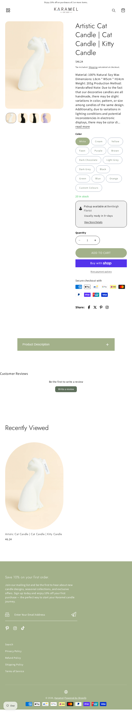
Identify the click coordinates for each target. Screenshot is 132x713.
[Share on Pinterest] (101, 307)
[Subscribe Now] (73, 615)
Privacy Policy (13, 651)
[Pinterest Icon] (7, 629)
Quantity (80, 232)
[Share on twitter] (95, 307)
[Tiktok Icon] (23, 629)
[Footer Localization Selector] (66, 692)
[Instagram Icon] (15, 629)
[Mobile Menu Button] (8, 10)
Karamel (59, 697)
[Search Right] (114, 10)
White (82, 141)
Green (82, 178)
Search (9, 644)
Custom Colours (88, 187)
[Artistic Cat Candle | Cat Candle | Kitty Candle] (34, 65)
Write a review (66, 389)
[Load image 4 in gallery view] (46, 118)
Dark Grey (85, 169)
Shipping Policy (14, 664)
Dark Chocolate (88, 159)
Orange (114, 178)
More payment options (101, 271)
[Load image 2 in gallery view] (23, 118)
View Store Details (93, 222)
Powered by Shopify (75, 697)
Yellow (115, 141)
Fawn (82, 150)
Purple (98, 150)
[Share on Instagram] (107, 307)
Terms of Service (14, 671)
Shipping (93, 67)
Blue (98, 178)
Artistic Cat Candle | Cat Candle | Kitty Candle (33, 534)
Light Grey (113, 159)
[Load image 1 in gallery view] (11, 118)
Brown (115, 150)
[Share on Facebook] (89, 307)
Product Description (36, 344)
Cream (99, 141)
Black (103, 169)
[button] (123, 10)
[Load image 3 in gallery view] (34, 118)
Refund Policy (13, 657)
